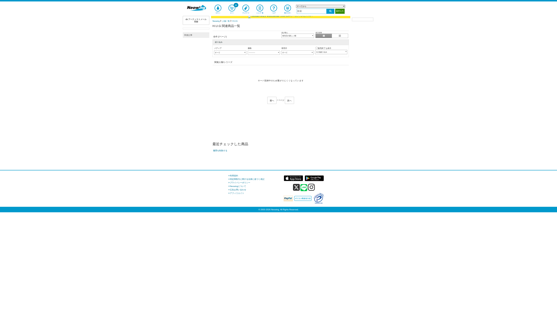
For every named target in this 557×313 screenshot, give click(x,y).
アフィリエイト (237, 193)
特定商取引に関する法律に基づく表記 (247, 179)
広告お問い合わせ (238, 190)
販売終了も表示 (324, 48)
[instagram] (311, 187)
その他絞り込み (321, 52)
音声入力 (340, 11)
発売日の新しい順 (289, 36)
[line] (303, 187)
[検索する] (330, 11)
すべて (217, 53)
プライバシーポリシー (240, 182)
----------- (252, 53)
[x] (296, 187)
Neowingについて (238, 186)
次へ (289, 100)
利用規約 (234, 175)
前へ (272, 100)
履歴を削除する (220, 150)
